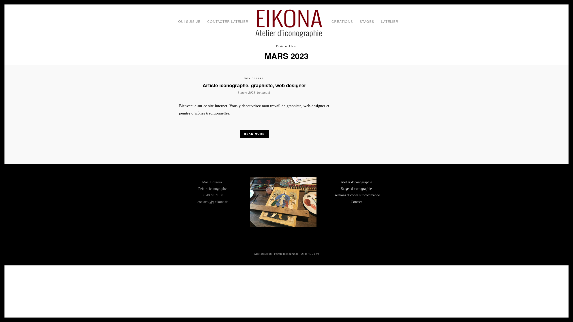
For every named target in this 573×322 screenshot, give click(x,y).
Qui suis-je (189, 21)
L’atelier (389, 21)
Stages (367, 21)
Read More (254, 134)
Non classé (254, 78)
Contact (356, 202)
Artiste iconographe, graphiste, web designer (254, 85)
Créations (342, 21)
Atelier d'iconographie (356, 182)
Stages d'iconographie (356, 189)
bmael (265, 92)
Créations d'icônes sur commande (356, 195)
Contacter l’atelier (227, 21)
